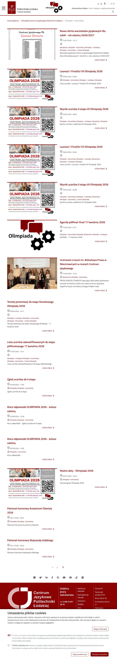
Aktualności (64, 47)
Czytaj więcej (101, 59)
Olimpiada (85, 50)
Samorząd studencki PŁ (100, 593)
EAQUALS (81, 601)
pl (111, 3)
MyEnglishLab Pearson (83, 596)
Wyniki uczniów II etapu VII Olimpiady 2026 (84, 109)
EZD (79, 608)
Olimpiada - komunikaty (76, 47)
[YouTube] (64, 577)
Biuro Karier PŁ (101, 598)
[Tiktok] (77, 577)
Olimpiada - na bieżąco (92, 47)
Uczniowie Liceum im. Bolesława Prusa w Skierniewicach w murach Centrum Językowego (83, 264)
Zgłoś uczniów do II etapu (21, 379)
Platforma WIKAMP (81, 590)
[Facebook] (52, 577)
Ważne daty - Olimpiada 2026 (76, 471)
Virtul (90, 8)
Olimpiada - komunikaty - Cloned (71, 50)
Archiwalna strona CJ (102, 603)
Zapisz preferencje (80, 654)
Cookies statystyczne (20, 645)
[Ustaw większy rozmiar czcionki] (101, 3)
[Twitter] (40, 577)
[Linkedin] (47, 577)
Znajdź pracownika (108, 8)
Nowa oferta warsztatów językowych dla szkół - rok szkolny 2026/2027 (82, 33)
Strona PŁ (99, 588)
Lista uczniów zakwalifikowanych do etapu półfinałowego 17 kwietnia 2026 (31, 344)
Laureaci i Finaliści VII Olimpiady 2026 (81, 71)
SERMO (81, 604)
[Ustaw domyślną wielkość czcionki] (98, 4)
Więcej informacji (100, 629)
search (113, 11)
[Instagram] (58, 577)
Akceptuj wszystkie (99, 654)
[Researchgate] (34, 577)
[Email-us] (70, 577)
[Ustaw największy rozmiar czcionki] (105, 3)
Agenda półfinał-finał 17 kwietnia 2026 (82, 222)
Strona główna (13, 20)
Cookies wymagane (19, 635)
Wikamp (97, 8)
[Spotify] (82, 577)
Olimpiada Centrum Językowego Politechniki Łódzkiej (41, 20)
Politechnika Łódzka (80, 8)
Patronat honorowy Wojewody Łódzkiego (30, 540)
